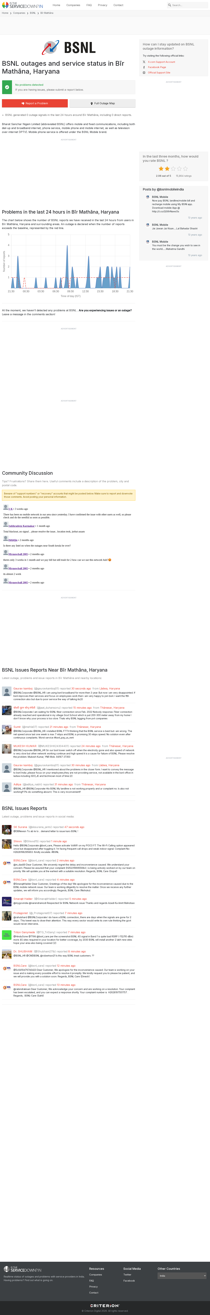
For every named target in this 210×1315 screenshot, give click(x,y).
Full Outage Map (104, 103)
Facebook (129, 1280)
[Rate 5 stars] (186, 168)
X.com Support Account (161, 61)
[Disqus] (68, 544)
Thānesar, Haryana (112, 707)
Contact (118, 5)
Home (56, 5)
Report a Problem (37, 103)
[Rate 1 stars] (161, 168)
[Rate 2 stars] (168, 168)
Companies (73, 5)
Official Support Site (159, 72)
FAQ (89, 5)
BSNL (33, 12)
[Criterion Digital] (105, 1305)
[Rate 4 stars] (180, 168)
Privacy (102, 5)
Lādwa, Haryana (109, 688)
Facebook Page (157, 67)
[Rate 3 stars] (174, 168)
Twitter (127, 1274)
